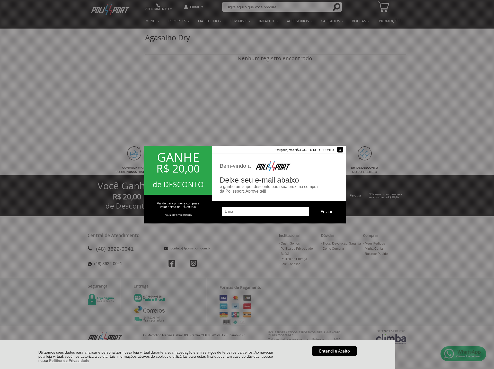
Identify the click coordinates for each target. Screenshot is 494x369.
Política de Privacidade (69, 360)
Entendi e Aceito (334, 351)
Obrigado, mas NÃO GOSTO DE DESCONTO (305, 149)
